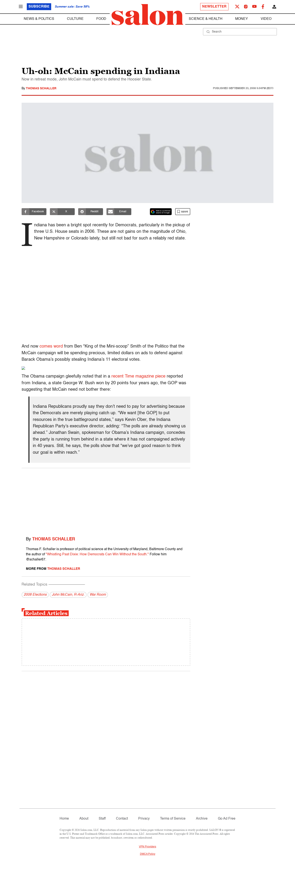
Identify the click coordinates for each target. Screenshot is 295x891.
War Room (98, 595)
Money (241, 19)
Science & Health (205, 19)
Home (64, 818)
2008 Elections (35, 595)
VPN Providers (147, 846)
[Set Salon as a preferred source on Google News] (161, 211)
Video (266, 19)
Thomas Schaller (41, 88)
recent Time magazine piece (138, 376)
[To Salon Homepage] (147, 14)
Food (101, 19)
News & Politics (39, 19)
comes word (51, 346)
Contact (122, 818)
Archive (202, 818)
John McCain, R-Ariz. (68, 595)
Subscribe (39, 6)
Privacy (144, 818)
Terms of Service (173, 818)
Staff (102, 818)
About (83, 818)
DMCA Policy (147, 854)
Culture (75, 19)
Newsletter (214, 6)
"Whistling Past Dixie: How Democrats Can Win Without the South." (97, 554)
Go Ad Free (226, 818)
